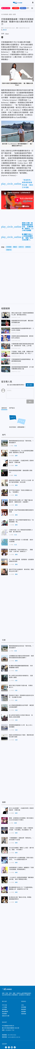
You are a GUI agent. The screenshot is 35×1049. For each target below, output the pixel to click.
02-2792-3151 (12, 1035)
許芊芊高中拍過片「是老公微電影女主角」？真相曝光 (4, 492)
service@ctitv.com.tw (14, 1037)
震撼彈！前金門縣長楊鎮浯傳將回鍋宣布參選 (4, 512)
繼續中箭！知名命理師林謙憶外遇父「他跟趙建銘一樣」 (4, 522)
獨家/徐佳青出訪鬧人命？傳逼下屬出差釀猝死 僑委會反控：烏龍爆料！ (4, 502)
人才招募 (4, 1007)
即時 (28, 8)
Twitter (3, 1047)
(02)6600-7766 (10, 1030)
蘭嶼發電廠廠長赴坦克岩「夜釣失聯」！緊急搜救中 (4, 443)
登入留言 (29, 385)
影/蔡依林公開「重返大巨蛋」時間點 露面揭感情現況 (4, 899)
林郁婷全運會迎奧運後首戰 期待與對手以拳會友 (5, 338)
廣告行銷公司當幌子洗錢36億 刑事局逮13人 (4, 688)
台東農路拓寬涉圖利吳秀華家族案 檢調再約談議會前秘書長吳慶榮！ (4, 658)
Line (12, 1047)
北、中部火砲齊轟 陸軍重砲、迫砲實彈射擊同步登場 (4, 562)
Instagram (9, 1047)
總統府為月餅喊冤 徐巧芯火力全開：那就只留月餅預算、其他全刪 (4, 483)
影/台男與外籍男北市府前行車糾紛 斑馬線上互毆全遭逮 (4, 717)
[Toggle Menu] (32, 8)
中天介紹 (4, 1005)
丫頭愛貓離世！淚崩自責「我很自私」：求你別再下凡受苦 (4, 840)
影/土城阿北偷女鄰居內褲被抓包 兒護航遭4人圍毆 (4, 678)
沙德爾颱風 (16, 8)
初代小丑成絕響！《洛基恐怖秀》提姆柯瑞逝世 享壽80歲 (4, 463)
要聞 (16, 485)
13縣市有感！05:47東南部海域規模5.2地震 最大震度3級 (4, 532)
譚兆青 (5, 30)
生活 (15, 534)
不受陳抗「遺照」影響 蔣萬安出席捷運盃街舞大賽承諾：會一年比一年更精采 (5, 354)
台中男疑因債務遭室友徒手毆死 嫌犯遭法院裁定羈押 (4, 707)
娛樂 (16, 465)
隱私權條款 (5, 1011)
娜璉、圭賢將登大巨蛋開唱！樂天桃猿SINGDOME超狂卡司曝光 (4, 820)
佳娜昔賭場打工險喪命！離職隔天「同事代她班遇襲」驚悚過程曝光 (4, 870)
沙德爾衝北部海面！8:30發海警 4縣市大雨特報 (4, 542)
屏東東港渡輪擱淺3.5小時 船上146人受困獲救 (4, 727)
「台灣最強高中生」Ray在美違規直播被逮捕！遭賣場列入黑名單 (4, 453)
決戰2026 (23, 8)
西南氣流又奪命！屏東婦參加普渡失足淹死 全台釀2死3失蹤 (4, 698)
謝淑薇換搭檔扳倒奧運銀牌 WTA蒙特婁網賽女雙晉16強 (5, 369)
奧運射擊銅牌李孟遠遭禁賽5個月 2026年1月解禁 (5, 331)
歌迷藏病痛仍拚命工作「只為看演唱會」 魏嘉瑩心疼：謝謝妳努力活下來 (4, 889)
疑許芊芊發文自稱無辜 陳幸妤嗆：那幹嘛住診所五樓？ (4, 572)
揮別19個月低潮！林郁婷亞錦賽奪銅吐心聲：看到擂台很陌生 (5, 315)
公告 (22, 1005)
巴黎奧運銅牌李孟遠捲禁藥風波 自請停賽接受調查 (5, 361)
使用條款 (4, 1009)
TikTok (15, 1047)
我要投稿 (23, 1013)
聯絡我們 (23, 1009)
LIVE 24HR (6, 8)
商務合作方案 (5, 1016)
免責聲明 (4, 1013)
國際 (16, 455)
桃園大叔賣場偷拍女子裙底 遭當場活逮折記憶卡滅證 (4, 737)
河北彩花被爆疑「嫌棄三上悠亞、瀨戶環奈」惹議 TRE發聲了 (4, 850)
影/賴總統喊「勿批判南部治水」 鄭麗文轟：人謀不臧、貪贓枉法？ (4, 552)
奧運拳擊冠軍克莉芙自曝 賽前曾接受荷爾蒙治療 (5, 323)
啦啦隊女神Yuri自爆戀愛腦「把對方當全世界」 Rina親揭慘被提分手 (4, 860)
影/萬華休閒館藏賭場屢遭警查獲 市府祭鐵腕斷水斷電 (4, 668)
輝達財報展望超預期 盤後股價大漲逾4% (4, 473)
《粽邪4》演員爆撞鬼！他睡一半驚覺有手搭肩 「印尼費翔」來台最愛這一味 (4, 830)
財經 (15, 475)
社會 (15, 445)
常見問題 (23, 1007)
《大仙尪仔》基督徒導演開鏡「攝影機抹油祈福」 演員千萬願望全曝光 (4, 880)
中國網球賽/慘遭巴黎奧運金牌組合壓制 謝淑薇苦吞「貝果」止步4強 (5, 346)
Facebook (6, 1047)
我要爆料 (23, 1011)
